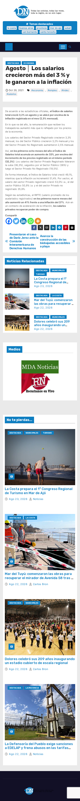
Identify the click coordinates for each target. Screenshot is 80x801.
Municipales (58, 270)
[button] (71, 47)
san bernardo (30, 31)
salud (68, 28)
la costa (11, 28)
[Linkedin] (23, 221)
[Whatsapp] (30, 221)
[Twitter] (16, 221)
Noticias (38, 499)
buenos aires (26, 28)
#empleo (52, 90)
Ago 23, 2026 (43, 286)
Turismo (40, 274)
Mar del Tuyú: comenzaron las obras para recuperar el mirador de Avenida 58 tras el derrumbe (39, 578)
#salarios (11, 94)
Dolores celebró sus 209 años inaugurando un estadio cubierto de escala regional (40, 661)
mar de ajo (55, 28)
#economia (37, 90)
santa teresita (48, 31)
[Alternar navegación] (63, 47)
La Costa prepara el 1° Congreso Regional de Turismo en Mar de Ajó (50, 282)
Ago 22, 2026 (43, 307)
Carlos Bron (40, 584)
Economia (29, 63)
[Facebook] (9, 221)
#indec (65, 90)
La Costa (57, 295)
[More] (38, 221)
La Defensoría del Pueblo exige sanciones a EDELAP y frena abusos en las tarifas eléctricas (39, 748)
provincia (42, 28)
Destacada (13, 63)
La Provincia (32, 688)
